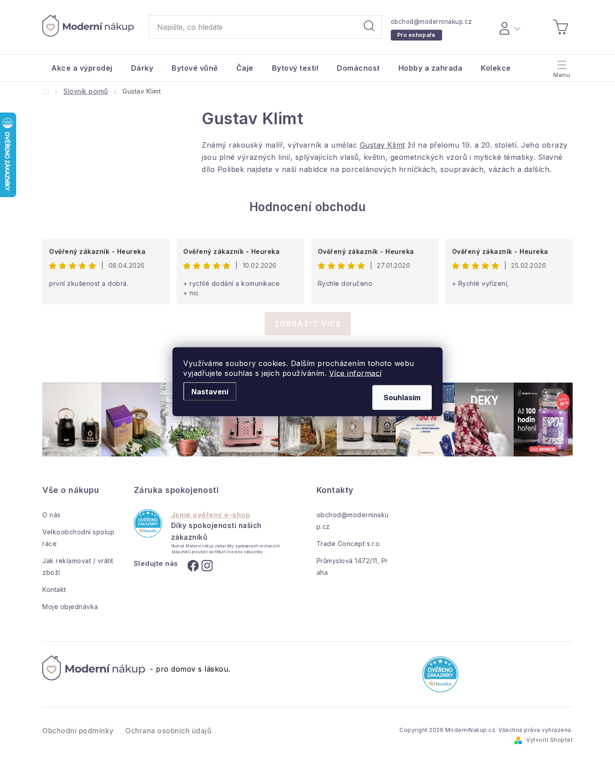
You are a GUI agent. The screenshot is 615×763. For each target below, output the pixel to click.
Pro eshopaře (416, 35)
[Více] (561, 65)
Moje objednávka (70, 606)
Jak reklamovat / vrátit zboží (77, 566)
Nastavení (209, 391)
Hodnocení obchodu (307, 207)
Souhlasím (402, 397)
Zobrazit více (307, 323)
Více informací (355, 372)
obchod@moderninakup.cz (431, 21)
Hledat (369, 27)
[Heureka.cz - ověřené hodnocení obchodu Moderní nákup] (148, 523)
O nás (51, 515)
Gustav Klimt (382, 144)
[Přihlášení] (508, 27)
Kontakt (54, 589)
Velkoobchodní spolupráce (78, 537)
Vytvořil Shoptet (549, 739)
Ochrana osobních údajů (168, 731)
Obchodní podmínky (78, 731)
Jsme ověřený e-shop (211, 515)
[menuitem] (82, 67)
